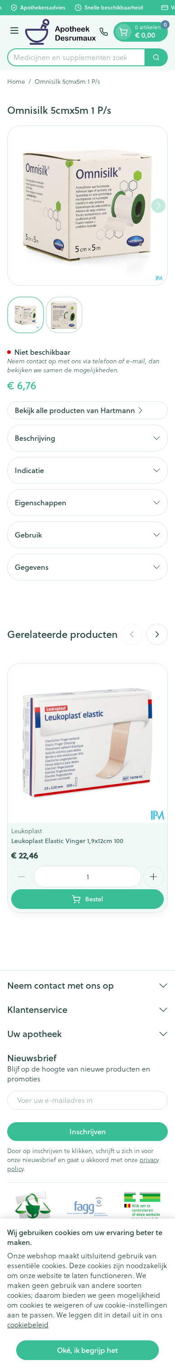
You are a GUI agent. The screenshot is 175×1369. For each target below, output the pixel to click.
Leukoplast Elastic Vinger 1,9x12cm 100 (67, 840)
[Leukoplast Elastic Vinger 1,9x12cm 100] (87, 743)
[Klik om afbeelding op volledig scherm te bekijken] (87, 205)
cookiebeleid (27, 1325)
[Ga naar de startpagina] (60, 32)
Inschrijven (88, 1131)
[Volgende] (158, 205)
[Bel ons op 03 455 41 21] (103, 31)
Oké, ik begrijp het (87, 1350)
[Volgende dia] (157, 634)
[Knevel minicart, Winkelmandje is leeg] (123, 32)
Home (16, 81)
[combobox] (76, 57)
